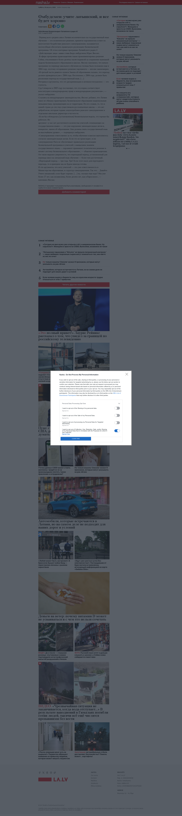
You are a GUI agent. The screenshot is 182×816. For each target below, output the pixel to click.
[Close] (127, 375)
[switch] (117, 408)
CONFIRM (76, 438)
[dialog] (91, 408)
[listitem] (91, 403)
